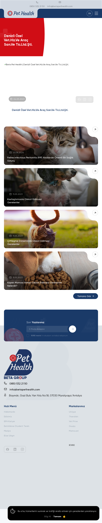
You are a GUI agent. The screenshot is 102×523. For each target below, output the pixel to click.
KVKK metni (36, 335)
